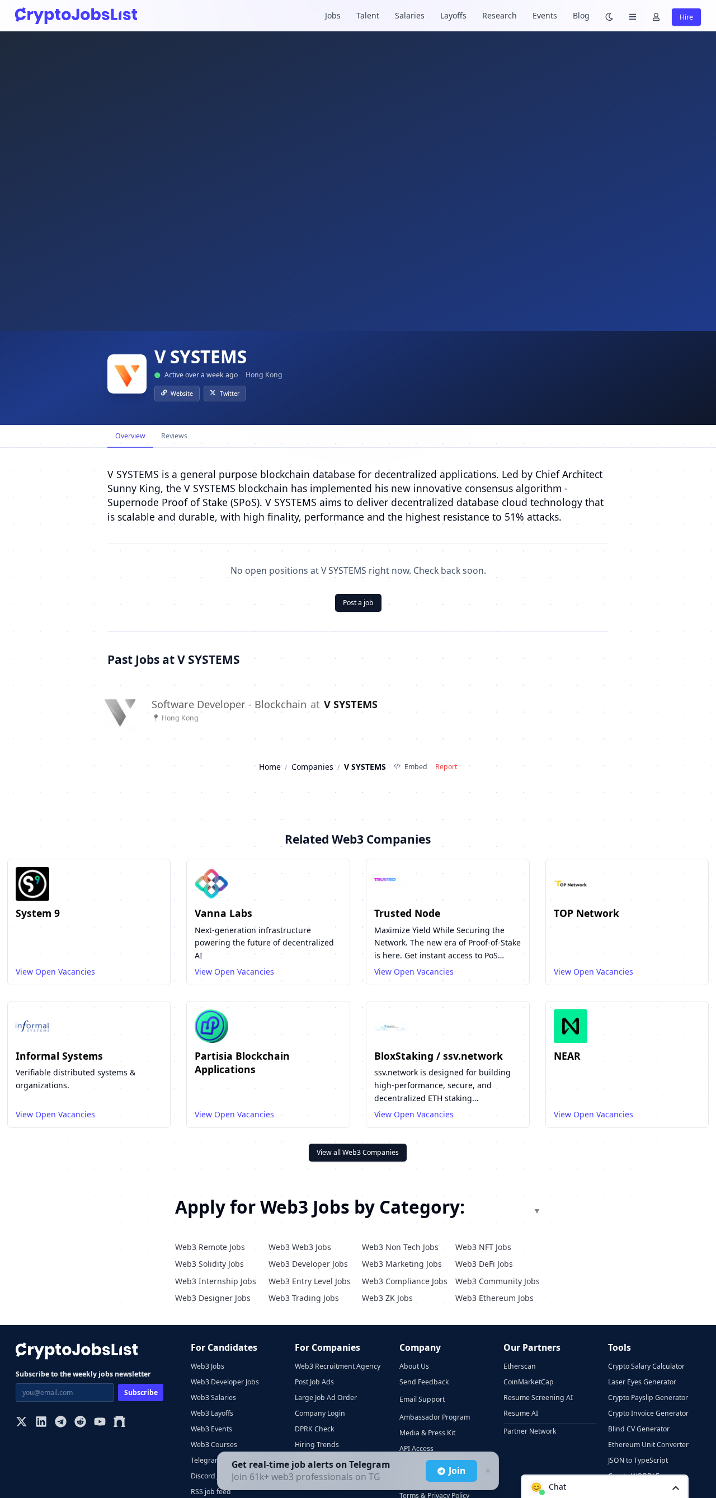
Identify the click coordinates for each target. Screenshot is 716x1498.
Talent (367, 15)
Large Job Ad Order (326, 1397)
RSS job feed (211, 1491)
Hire (686, 17)
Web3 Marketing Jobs (402, 1263)
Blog (581, 15)
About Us (414, 1366)
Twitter (229, 393)
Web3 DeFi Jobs (484, 1263)
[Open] (676, 1487)
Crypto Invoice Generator (648, 1413)
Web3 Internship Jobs (215, 1281)
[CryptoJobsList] (76, 15)
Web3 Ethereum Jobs (494, 1298)
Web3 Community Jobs (497, 1281)
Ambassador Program (434, 1417)
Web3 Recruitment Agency (337, 1366)
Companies (312, 766)
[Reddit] (80, 1423)
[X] (21, 1423)
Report (446, 766)
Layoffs (453, 15)
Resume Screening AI (538, 1397)
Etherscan (519, 1366)
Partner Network (530, 1431)
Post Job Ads (314, 1382)
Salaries (410, 15)
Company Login (320, 1413)
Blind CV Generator (639, 1429)
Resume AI (520, 1413)
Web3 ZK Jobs (387, 1298)
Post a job (358, 602)
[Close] (487, 1471)
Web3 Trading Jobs (303, 1298)
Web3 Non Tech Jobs (400, 1247)
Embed (415, 766)
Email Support (422, 1399)
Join (457, 1470)
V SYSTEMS (351, 704)
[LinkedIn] (41, 1423)
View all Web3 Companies (358, 1152)
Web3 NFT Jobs (483, 1247)
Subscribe (141, 1392)
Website (182, 393)
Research (499, 15)
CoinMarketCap (528, 1382)
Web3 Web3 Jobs (299, 1247)
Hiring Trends (317, 1444)
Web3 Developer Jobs (308, 1263)
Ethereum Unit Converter (648, 1444)
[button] (605, 1486)
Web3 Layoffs (212, 1413)
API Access (416, 1448)
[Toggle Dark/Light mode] (609, 16)
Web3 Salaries (213, 1397)
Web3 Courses (214, 1444)
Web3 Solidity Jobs (209, 1263)
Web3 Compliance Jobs (404, 1281)
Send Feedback (424, 1382)
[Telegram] (61, 1423)
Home (270, 766)
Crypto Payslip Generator (648, 1397)
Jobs (333, 15)
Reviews (174, 436)
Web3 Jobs (207, 1366)
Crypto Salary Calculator (646, 1366)
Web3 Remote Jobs (210, 1247)
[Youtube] (100, 1423)
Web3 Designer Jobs (213, 1298)
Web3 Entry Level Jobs (309, 1281)
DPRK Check (315, 1429)
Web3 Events (211, 1429)
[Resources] (632, 16)
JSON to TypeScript (638, 1460)
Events (545, 15)
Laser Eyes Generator (642, 1382)
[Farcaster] (119, 1423)
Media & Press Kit (427, 1433)
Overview (130, 436)
